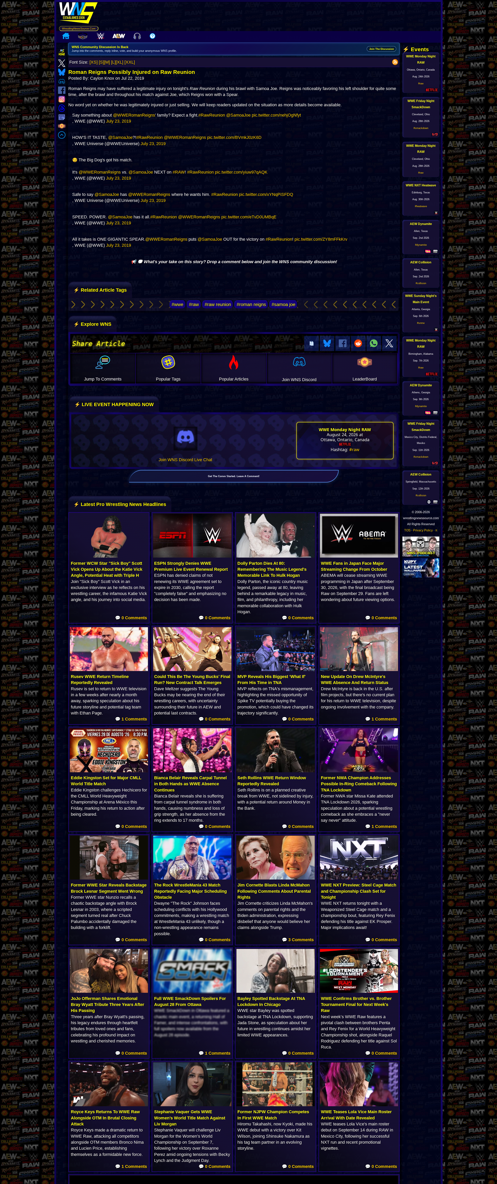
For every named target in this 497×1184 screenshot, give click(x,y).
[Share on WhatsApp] (374, 343)
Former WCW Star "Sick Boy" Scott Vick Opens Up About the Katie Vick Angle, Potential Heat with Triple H (106, 569)
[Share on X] (389, 343)
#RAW (179, 172)
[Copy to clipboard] (311, 343)
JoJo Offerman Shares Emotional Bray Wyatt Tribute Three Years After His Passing (107, 1004)
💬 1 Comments (131, 719)
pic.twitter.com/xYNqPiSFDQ (266, 194)
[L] (113, 62)
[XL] (119, 62)
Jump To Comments (103, 379)
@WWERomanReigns (134, 115)
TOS (407, 530)
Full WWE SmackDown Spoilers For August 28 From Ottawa (190, 1001)
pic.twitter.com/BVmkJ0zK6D (234, 137)
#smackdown (421, 128)
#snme (421, 323)
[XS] (93, 62)
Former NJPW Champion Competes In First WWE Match (273, 1114)
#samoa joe (283, 304)
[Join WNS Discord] (185, 439)
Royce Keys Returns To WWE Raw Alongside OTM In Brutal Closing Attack (105, 1117)
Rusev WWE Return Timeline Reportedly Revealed (100, 679)
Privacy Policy (423, 530)
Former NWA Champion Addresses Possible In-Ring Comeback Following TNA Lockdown (359, 783)
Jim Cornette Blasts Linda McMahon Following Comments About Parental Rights (274, 891)
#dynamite (421, 244)
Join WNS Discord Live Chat (185, 459)
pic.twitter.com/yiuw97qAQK (241, 172)
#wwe (177, 304)
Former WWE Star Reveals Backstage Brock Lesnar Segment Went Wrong (109, 888)
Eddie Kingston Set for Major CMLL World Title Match (106, 780)
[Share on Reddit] (358, 343)
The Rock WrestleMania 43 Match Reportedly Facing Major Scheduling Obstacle (190, 891)
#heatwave (421, 206)
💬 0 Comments (131, 617)
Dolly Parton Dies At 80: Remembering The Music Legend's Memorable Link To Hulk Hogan (272, 569)
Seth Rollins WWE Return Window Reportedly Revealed (271, 780)
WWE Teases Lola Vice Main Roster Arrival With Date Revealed (356, 1114)
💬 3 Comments (298, 939)
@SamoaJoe (238, 115)
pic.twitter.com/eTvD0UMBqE (248, 216)
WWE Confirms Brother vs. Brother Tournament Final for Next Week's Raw (356, 1004)
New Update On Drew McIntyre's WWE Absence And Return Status (354, 679)
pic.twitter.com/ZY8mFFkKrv (321, 239)
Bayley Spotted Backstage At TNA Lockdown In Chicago (271, 1001)
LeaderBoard (365, 379)
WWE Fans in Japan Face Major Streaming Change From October (354, 566)
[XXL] (129, 62)
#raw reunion (218, 304)
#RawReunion (211, 115)
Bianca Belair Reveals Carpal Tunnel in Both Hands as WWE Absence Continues (190, 783)
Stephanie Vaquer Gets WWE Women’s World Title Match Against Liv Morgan (189, 1117)
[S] (101, 62)
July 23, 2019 (118, 121)
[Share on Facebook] (342, 343)
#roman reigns (251, 304)
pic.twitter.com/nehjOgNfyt (276, 115)
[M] (107, 62)
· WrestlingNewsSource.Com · (78, 28)
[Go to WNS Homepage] (78, 14)
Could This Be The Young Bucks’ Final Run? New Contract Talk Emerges (192, 679)
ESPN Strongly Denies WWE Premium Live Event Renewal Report (191, 566)
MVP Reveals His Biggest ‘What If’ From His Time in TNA (271, 679)
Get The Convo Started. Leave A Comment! (233, 476)
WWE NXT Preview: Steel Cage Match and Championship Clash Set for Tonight (358, 891)
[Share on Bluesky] (327, 343)
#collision (421, 283)
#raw (194, 304)
